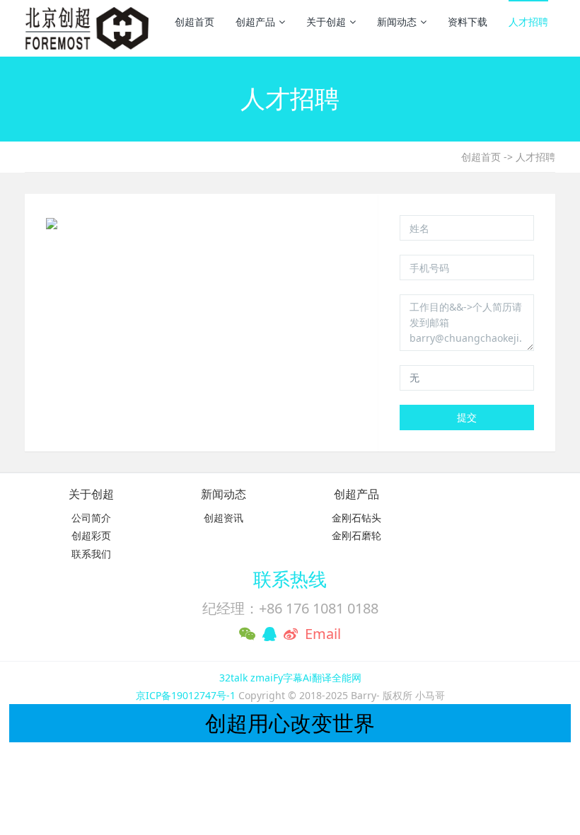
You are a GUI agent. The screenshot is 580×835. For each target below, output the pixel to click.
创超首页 (194, 21)
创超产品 (255, 21)
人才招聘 (528, 21)
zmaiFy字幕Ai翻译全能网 (305, 677)
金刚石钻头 (356, 517)
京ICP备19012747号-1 (187, 695)
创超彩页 (91, 535)
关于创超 (326, 21)
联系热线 (290, 579)
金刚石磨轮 (356, 535)
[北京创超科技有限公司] (87, 28)
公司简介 (91, 517)
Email (323, 633)
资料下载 (467, 21)
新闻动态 (397, 21)
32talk (233, 677)
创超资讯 (223, 517)
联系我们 (91, 553)
